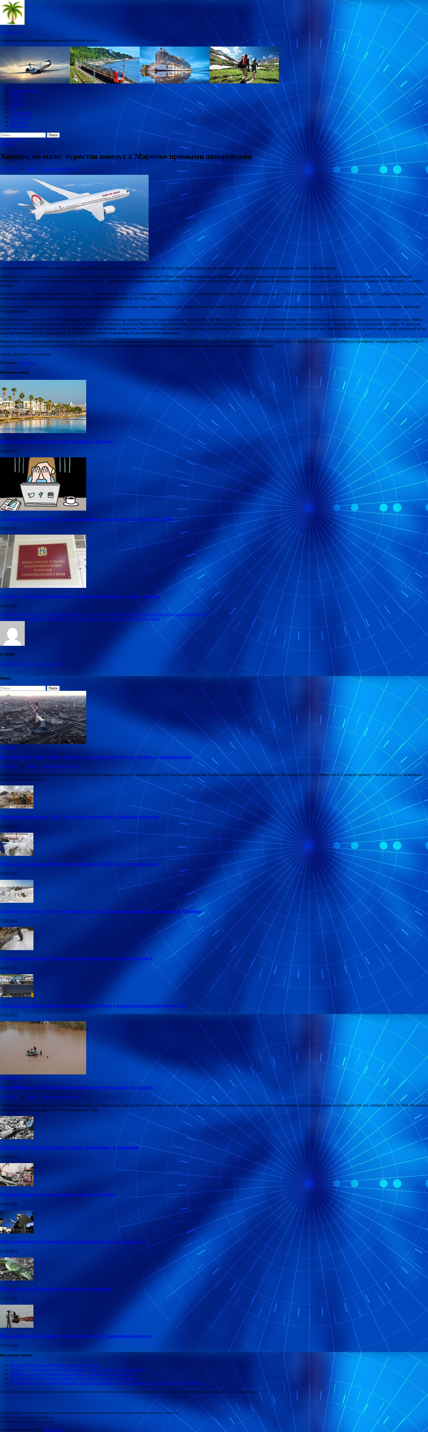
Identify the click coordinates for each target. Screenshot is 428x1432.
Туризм (16, 99)
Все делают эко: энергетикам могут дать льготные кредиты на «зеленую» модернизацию (96, 756)
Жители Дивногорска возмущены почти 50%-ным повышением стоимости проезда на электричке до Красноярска (107, 1383)
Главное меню (12, 140)
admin (30, 168)
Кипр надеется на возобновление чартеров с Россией (56, 441)
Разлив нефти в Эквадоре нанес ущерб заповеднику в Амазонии (69, 1147)
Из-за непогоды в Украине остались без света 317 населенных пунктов (76, 1335)
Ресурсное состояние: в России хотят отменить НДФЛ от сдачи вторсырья (79, 863)
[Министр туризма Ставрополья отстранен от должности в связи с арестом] (43, 586)
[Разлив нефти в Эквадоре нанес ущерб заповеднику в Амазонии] (16, 1138)
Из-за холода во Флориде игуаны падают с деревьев (56, 1288)
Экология (18, 122)
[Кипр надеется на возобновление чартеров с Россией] (43, 432)
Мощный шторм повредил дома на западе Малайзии (57, 1194)
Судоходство (20, 113)
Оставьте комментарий (58, 168)
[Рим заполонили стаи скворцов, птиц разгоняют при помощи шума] (16, 1232)
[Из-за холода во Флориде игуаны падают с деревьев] (16, 1279)
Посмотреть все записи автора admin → (33, 664)
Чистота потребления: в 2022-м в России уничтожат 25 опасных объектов (79, 816)
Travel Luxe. (10, 32)
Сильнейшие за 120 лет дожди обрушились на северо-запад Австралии (76, 1087)
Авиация (17, 104)
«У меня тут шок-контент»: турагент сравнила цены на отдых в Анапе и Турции (87, 518)
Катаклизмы (20, 117)
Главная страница (25, 90)
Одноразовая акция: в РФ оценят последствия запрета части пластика (77, 958)
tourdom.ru (27, 363)
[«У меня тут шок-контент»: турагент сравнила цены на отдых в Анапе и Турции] (43, 509)
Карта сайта (20, 126)
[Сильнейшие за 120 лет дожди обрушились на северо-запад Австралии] (43, 1073)
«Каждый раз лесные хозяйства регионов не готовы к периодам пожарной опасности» (93, 1005)
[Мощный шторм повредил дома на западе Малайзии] (16, 1185)
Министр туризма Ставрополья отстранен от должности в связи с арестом (80, 596)
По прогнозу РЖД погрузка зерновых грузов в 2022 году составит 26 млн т (74, 1378)
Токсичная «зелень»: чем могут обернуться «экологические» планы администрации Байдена (100, 911)
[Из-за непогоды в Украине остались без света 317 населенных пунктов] (16, 1326)
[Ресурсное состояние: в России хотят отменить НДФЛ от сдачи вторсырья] (16, 854)
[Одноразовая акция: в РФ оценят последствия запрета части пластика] (16, 949)
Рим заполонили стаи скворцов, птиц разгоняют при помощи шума (73, 1241)
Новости (17, 95)
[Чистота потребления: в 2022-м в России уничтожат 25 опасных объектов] (16, 807)
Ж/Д (13, 108)
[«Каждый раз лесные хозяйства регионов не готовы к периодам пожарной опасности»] (16, 996)
